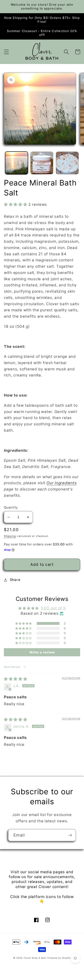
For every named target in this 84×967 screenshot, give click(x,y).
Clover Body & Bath (35, 958)
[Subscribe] (70, 835)
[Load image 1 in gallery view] (16, 163)
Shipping (10, 536)
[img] (15, 679)
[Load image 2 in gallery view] (41, 163)
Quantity (11, 507)
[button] (6, 51)
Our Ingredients (61, 483)
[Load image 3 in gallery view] (67, 163)
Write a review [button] (42, 652)
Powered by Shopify (59, 958)
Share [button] (15, 580)
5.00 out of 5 (53, 608)
